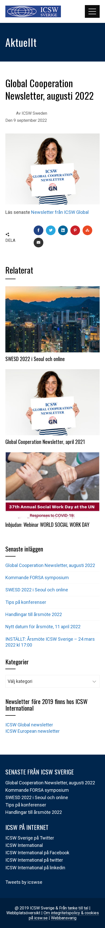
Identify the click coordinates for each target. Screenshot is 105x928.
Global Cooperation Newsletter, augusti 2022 (50, 565)
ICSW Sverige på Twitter (29, 838)
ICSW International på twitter (34, 860)
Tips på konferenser (25, 602)
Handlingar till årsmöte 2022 (33, 614)
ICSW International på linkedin (35, 867)
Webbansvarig (63, 918)
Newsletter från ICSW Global (60, 212)
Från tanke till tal (73, 908)
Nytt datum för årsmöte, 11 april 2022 (43, 626)
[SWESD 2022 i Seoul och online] (52, 319)
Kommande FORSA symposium (37, 577)
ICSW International (24, 845)
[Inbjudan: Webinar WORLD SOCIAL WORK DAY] (52, 484)
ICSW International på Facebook (37, 852)
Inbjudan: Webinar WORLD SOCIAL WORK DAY (47, 524)
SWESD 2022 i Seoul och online (35, 359)
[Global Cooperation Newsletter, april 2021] (52, 402)
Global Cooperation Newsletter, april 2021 (45, 441)
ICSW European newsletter (32, 731)
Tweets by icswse (23, 882)
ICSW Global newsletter (29, 724)
